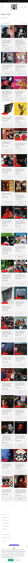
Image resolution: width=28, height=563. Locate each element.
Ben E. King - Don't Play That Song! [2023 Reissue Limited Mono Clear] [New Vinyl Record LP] (20, 145)
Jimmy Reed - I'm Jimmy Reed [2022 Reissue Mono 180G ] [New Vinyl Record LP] (6, 359)
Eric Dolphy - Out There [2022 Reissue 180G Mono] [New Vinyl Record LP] (7, 464)
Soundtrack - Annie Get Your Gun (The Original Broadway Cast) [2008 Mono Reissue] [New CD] (20, 248)
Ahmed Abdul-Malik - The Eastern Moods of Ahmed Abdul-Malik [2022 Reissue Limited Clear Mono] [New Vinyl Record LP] (7, 249)
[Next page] (17, 505)
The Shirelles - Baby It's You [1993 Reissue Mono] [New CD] (7, 194)
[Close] (26, 547)
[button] (2, 7)
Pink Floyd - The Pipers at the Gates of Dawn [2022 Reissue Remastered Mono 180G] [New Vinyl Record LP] (7, 333)
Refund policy (5, 520)
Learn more (10, 557)
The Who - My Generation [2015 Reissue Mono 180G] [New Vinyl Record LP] (6, 169)
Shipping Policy (6, 517)
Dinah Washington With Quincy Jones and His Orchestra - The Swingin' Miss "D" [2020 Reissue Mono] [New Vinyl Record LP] (6, 438)
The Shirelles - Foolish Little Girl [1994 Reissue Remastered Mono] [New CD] (7, 143)
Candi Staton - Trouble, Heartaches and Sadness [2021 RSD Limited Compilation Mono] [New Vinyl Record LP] (6, 276)
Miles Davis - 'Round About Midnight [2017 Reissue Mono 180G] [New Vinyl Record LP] (7, 222)
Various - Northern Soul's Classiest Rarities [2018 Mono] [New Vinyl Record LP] (6, 491)
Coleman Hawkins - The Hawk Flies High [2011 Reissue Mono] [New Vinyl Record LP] (20, 119)
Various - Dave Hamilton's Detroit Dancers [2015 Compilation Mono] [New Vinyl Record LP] (20, 465)
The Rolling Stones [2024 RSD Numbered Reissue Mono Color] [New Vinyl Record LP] (19, 170)
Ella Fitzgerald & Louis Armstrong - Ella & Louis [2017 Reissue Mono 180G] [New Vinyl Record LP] (20, 196)
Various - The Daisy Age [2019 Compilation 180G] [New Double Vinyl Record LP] (20, 332)
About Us (5, 514)
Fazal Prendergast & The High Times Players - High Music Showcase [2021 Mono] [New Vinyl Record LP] (7, 93)
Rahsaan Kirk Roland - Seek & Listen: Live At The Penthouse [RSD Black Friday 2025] (20, 93)
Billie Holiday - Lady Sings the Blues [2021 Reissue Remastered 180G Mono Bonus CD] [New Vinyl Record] (7, 41)
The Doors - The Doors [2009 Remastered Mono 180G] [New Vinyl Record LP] (7, 410)
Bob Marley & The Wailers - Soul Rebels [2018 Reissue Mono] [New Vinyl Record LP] (20, 385)
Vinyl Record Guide (7, 534)
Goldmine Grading (6, 537)
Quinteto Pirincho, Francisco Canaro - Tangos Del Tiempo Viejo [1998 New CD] (7, 66)
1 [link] (10, 505)
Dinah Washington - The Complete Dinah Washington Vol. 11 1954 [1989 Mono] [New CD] (20, 67)
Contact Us (5, 529)
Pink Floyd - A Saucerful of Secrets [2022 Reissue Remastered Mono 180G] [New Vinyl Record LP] (20, 411)
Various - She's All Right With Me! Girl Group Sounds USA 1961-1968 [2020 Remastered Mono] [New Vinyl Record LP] (20, 491)
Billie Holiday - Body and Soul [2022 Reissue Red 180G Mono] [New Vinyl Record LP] (20, 437)
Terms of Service (6, 526)
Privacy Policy (5, 523)
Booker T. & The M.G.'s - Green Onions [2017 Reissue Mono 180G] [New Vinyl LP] (20, 275)
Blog (3, 540)
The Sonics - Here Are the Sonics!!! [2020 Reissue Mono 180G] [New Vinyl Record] (20, 358)
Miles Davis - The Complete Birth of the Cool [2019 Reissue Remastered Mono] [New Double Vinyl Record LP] (20, 222)
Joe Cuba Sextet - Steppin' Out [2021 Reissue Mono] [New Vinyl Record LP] (20, 302)
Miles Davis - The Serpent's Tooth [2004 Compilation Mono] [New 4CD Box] (7, 118)
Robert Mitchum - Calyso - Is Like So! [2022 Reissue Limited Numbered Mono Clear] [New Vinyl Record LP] (7, 385)
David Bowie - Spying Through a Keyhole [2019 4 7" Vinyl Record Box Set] (7, 307)
